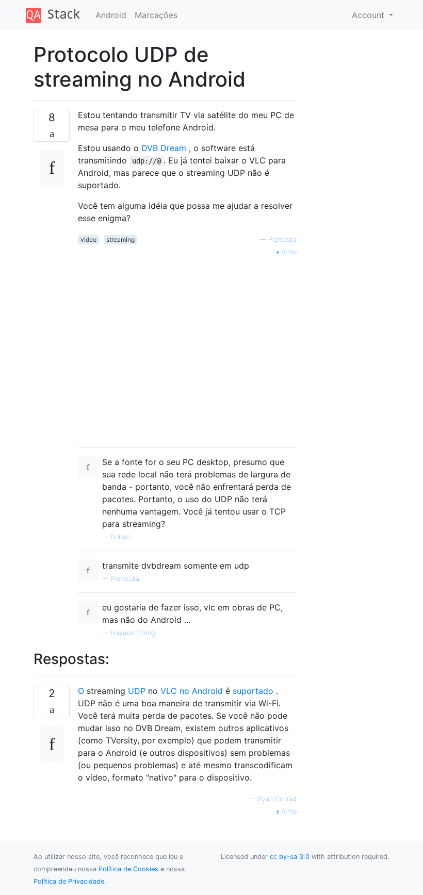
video (88, 239)
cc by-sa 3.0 (290, 856)
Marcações (156, 15)
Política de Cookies (128, 869)
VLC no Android (191, 691)
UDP (136, 691)
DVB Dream (163, 148)
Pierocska (282, 239)
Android (110, 15)
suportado (253, 691)
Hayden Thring (133, 633)
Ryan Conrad (277, 799)
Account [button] (369, 15)
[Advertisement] (187, 348)
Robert (121, 537)
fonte (288, 252)
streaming (120, 239)
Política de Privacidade (69, 881)
